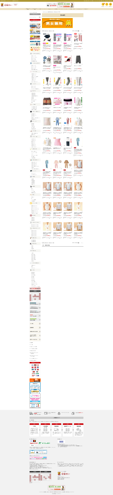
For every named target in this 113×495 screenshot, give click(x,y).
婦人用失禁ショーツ (33, 115)
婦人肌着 (32, 98)
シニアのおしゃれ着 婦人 (36, 53)
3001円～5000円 (33, 258)
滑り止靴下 (34, 21)
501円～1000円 (33, 254)
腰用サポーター (33, 141)
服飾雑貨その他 (33, 192)
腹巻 (32, 102)
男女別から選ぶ (34, 243)
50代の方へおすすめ (33, 230)
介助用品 (32, 167)
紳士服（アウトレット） (34, 205)
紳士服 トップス (33, 65)
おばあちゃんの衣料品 (28, 9)
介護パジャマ (38, 21)
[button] (82, 30)
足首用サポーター (33, 145)
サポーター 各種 (34, 136)
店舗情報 (31, 342)
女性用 (32, 247)
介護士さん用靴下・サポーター (35, 166)
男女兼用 (32, 248)
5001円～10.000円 (33, 259)
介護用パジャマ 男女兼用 (34, 76)
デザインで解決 (33, 281)
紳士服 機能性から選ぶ (34, 69)
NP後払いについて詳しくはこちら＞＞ (35, 455)
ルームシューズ (33, 173)
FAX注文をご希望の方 (33, 360)
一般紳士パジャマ (33, 75)
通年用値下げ (33, 220)
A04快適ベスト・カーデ (34, 284)
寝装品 (33, 194)
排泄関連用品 (33, 180)
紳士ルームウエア (33, 68)
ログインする (35, 14)
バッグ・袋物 (33, 191)
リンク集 (31, 344)
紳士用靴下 (32, 123)
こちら (57, 421)
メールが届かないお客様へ (34, 348)
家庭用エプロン (33, 134)
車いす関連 (32, 156)
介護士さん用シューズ (34, 162)
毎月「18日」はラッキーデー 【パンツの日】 (34, 356)
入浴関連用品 (33, 181)
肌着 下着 (33, 90)
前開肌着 (32, 21)
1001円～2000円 (33, 255)
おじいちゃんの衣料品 (35, 9)
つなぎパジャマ (33, 80)
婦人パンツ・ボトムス (34, 57)
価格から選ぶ (34, 250)
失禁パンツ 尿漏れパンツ (36, 111)
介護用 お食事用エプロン (34, 133)
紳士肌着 (32, 97)
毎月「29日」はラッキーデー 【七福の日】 (34, 353)
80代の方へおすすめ (33, 234)
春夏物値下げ (33, 217)
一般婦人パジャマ (33, 79)
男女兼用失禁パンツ (33, 119)
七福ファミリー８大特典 (33, 346)
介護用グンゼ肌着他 (33, 109)
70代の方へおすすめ (33, 233)
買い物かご (103, 6)
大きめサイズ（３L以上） (35, 222)
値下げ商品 (33, 215)
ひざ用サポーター (33, 140)
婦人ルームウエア (33, 58)
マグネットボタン (33, 285)
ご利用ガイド (110, 6)
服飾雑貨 (33, 186)
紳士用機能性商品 (33, 241)
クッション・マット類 (34, 152)
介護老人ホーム (33, 265)
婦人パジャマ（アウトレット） (35, 209)
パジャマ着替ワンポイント (34, 358)
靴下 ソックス (34, 121)
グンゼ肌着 (33, 104)
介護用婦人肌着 (33, 94)
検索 (40, 17)
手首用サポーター (33, 144)
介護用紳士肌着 (33, 93)
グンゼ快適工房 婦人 (34, 108)
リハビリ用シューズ (33, 174)
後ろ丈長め (32, 277)
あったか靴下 (33, 127)
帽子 (32, 188)
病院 (32, 266)
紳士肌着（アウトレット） (34, 210)
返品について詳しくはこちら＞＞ (34, 468)
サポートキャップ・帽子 (34, 155)
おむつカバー (33, 116)
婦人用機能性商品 (33, 240)
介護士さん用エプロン (34, 163)
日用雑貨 (33, 176)
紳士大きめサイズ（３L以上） (35, 226)
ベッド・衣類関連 (33, 199)
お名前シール (33, 184)
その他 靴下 (33, 126)
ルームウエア (34, 83)
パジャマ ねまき (34, 71)
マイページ (106, 6)
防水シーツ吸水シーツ (34, 151)
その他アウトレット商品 (34, 213)
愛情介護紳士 (33, 272)
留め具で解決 (33, 280)
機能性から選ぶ (34, 237)
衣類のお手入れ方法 (33, 350)
